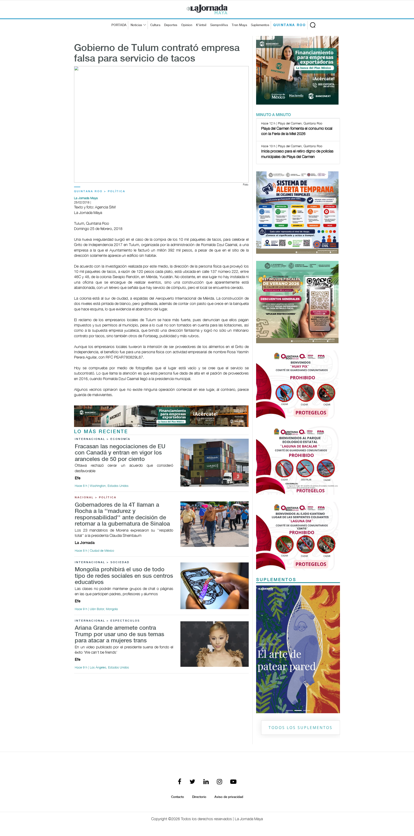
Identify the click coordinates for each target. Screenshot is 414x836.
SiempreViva (219, 25)
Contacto (177, 797)
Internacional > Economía (102, 439)
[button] (262, 649)
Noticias (136, 25)
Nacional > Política (95, 497)
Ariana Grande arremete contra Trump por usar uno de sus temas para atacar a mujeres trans (119, 634)
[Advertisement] (161, 710)
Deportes (170, 25)
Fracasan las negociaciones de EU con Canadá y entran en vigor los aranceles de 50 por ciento (120, 453)
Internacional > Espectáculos (107, 620)
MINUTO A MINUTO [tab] (273, 115)
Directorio (199, 797)
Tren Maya (239, 25)
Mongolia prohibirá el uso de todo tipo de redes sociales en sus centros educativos (124, 576)
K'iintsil (201, 25)
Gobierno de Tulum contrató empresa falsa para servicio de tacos (157, 53)
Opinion (186, 25)
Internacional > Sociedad (102, 562)
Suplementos (260, 25)
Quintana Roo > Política (99, 191)
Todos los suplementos (301, 727)
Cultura (155, 25)
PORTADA (118, 25)
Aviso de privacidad (228, 797)
